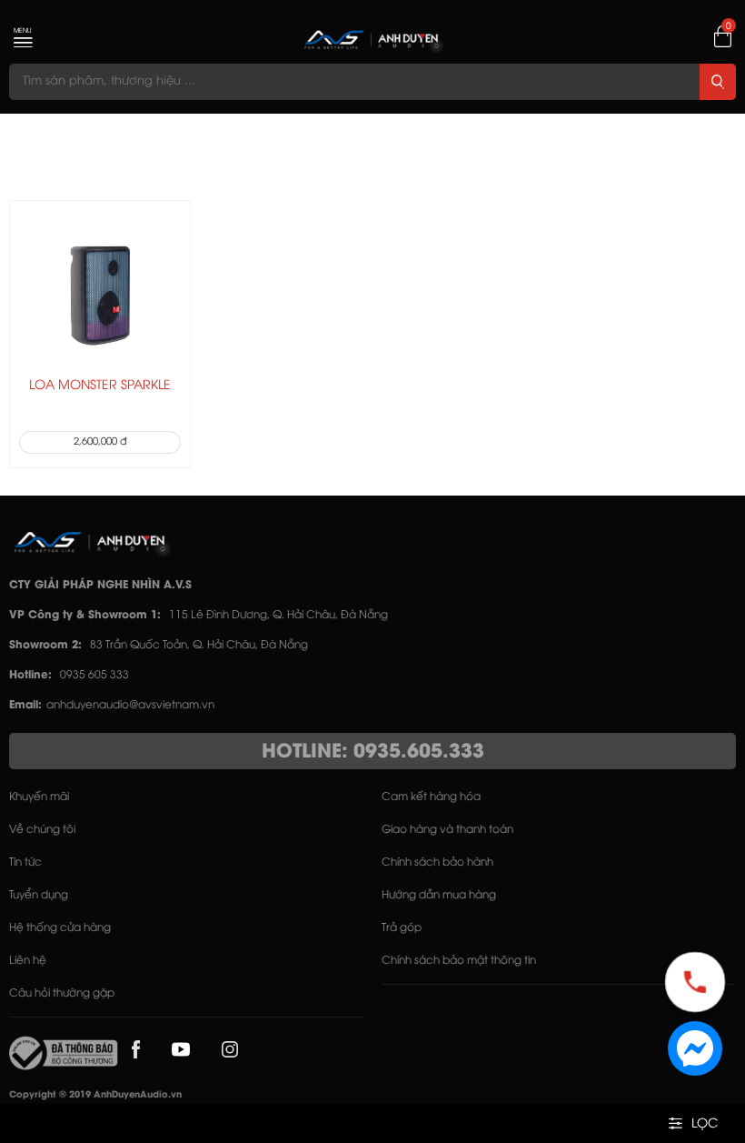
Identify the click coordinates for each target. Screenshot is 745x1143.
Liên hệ (27, 961)
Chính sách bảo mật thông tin (459, 961)
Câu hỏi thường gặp (61, 993)
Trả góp (402, 928)
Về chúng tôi (42, 830)
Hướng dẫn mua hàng (439, 895)
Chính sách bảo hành (437, 862)
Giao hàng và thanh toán (447, 830)
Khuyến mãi (39, 797)
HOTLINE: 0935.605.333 (373, 752)
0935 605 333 (94, 675)
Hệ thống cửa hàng (60, 928)
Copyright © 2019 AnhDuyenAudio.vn (95, 1095)
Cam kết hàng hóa (431, 797)
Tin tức (25, 862)
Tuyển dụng (38, 895)
